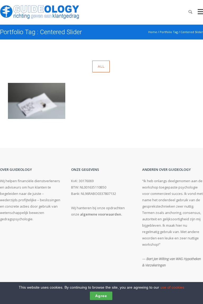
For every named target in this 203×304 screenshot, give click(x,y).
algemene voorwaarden (100, 214)
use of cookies (172, 287)
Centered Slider (192, 32)
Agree (101, 296)
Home (152, 32)
